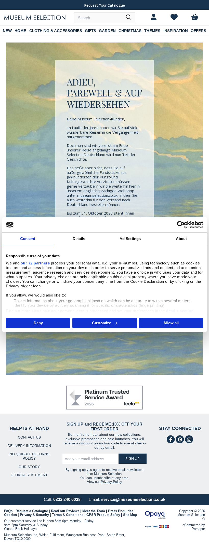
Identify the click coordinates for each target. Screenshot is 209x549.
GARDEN (107, 31)
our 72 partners (35, 263)
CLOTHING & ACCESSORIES (55, 31)
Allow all (171, 323)
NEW (7, 31)
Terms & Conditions (67, 515)
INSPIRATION (175, 31)
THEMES (152, 31)
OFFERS (198, 31)
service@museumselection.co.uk (133, 499)
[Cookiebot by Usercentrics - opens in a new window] (181, 225)
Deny (38, 323)
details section (180, 311)
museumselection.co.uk (97, 195)
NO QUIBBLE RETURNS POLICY (29, 456)
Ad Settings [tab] (130, 238)
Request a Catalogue (32, 511)
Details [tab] (79, 238)
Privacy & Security (34, 515)
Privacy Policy (111, 482)
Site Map (130, 515)
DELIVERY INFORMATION (29, 446)
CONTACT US (29, 437)
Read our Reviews (65, 511)
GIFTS (90, 31)
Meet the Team (93, 511)
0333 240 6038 (67, 499)
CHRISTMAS (130, 31)
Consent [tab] (27, 238)
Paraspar (198, 529)
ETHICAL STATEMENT (29, 475)
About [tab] (181, 238)
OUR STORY (29, 467)
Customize (101, 323)
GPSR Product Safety (103, 515)
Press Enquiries (120, 511)
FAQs (8, 511)
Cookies (10, 515)
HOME (20, 31)
